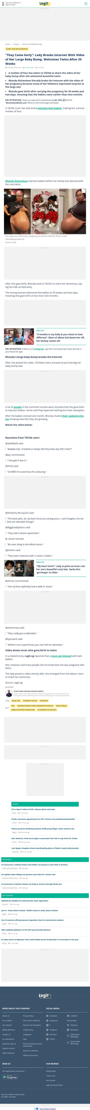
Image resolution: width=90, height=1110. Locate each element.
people (18, 407)
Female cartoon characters (23, 710)
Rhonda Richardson (16, 181)
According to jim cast (47, 710)
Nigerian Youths (30, 701)
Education (5, 904)
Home (7, 44)
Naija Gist (16, 701)
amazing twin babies (50, 108)
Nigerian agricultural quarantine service (35, 706)
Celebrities (15, 852)
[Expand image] (84, 191)
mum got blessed (61, 656)
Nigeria (14, 832)
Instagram (39, 348)
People (16, 44)
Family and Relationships (32, 44)
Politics (14, 823)
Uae (12, 706)
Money (4, 943)
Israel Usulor (30, 67)
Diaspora (44, 701)
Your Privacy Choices (47, 1109)
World (14, 813)
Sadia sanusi (61, 706)
